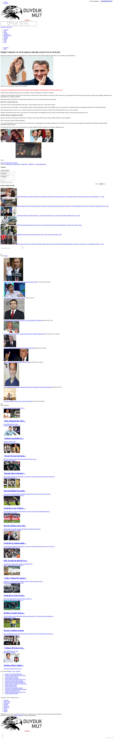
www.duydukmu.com (40, 164)
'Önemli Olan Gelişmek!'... (14, 473)
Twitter (7, 27)
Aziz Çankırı (7, 387)
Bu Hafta (18, 671)
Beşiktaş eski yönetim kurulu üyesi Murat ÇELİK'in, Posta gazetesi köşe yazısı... (23, 581)
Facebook (3, 27)
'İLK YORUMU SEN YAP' (106, 1)
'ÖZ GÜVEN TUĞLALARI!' (17, 298)
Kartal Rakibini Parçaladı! (10, 478)
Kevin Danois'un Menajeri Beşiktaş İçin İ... (15, 679)
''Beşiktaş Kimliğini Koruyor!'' (12, 690)
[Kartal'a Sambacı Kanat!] (12, 627)
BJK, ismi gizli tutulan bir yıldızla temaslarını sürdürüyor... (18, 598)
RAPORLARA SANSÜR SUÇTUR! (20, 362)
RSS (10, 27)
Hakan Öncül (7, 282)
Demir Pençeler (7, 35)
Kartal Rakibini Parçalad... (15, 491)
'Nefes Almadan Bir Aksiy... (15, 421)
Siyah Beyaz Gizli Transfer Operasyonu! (14, 582)
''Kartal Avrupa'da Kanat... (15, 456)
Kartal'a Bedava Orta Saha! (10, 513)
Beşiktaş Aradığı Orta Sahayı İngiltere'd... (15, 682)
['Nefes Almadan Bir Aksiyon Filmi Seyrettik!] (12, 417)
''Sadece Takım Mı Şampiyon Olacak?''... (14, 565)
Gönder (101, 184)
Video (5, 41)
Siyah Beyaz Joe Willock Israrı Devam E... (14, 495)
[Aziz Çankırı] (11, 385)
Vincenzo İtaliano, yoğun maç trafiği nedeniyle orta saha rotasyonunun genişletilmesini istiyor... (27, 511)
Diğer (5, 39)
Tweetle (6, 162)
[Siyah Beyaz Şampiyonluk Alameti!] (12, 539)
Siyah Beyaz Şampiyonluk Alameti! (12, 530)
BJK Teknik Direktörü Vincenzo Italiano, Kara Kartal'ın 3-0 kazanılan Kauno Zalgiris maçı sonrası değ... (29, 476)
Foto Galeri (6, 703)
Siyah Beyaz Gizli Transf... (14, 595)
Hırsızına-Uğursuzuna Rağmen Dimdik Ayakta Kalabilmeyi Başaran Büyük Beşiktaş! (31, 387)
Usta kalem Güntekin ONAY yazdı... (13, 668)
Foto (5, 42)
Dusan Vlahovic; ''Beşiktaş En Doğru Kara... (16, 683)
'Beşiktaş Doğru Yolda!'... (14, 665)
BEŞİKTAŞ (31, 164)
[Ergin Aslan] (14, 296)
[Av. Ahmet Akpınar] (10, 400)
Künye (5, 708)
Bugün (10, 671)
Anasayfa (6, 29)
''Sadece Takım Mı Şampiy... (15, 578)
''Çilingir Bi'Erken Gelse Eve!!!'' (12, 635)
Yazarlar (6, 704)
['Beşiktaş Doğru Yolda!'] (12, 662)
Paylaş (2, 162)
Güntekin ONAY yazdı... (10, 441)
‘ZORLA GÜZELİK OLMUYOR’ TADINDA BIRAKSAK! (30, 334)
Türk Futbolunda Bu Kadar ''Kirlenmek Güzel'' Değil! (23, 282)
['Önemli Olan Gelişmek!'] (12, 470)
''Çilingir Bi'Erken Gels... (14, 648)
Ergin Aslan (7, 298)
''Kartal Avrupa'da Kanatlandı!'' (11, 443)
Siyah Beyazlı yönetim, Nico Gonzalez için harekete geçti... (18, 564)
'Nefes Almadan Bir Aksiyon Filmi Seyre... (14, 408)
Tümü (6, 255)
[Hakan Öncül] (13, 280)
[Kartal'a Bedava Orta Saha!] (12, 522)
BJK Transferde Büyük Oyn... (16, 561)
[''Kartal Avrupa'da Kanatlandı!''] (12, 452)
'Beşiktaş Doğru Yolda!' (9, 652)
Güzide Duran (8, 164)
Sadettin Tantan (7, 362)
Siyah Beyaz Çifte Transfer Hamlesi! (14, 681)
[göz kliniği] (19, 25)
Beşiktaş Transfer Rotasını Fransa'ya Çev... (15, 692)
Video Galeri (7, 701)
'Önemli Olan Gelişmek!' (10, 460)
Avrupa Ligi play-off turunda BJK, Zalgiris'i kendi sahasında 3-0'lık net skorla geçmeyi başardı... (27, 494)
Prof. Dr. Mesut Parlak (9, 334)
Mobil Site (6, 705)
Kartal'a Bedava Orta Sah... (15, 526)
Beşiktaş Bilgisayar (18, 715)
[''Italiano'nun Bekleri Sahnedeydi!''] (12, 435)
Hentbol (6, 38)
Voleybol (6, 36)
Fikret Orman (16, 164)
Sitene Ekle (6, 707)
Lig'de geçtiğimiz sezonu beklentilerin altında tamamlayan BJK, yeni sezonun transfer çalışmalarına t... (29, 616)
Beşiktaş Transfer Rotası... (14, 613)
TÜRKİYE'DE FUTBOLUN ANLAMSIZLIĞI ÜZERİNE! (27, 320)
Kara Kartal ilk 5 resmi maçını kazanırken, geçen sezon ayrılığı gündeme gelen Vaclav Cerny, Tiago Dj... (29, 546)
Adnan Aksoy (24, 164)
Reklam (6, 710)
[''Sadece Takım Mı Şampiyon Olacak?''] (12, 574)
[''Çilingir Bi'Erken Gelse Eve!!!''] (12, 644)
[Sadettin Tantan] (16, 360)
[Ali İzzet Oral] (10, 346)
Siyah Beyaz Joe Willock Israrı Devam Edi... (16, 689)
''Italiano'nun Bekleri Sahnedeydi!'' (12, 425)
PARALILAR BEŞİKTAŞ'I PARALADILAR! (22, 348)
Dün (13, 671)
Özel (5, 31)
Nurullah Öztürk (8, 320)
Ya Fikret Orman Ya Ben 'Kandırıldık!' (22, 401)
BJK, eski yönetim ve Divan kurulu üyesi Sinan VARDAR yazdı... (20, 459)
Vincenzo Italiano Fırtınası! (11, 676)
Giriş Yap (6, 3)
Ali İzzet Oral (7, 348)
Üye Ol (5, 2)
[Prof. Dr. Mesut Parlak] (11, 332)
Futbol (5, 32)
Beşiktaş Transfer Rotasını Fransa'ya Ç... (14, 600)
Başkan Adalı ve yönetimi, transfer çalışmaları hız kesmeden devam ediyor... (22, 529)
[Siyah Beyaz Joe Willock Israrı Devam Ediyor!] (12, 505)
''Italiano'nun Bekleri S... (14, 438)
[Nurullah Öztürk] (14, 319)
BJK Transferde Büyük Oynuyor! (12, 547)
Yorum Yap (14, 162)
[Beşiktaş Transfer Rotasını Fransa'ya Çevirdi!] (12, 609)
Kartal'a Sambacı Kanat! (10, 617)
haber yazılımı (108, 737)
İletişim (5, 711)
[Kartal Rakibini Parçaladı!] (12, 487)
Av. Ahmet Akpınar (8, 401)
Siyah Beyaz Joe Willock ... (14, 508)
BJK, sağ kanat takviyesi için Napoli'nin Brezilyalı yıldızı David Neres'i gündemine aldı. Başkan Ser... (29, 633)
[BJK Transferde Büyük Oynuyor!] (12, 557)
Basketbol (6, 34)
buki (112, 737)
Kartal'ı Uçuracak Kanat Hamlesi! (13, 674)
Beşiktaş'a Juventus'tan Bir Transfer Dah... (15, 675)
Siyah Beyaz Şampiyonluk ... (15, 543)
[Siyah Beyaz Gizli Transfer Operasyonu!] (12, 592)
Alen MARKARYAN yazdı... (11, 424)
